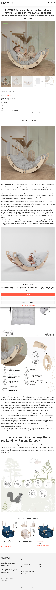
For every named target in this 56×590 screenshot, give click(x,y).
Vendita (40, 566)
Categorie (40, 559)
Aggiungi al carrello (6, 545)
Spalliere (23, 569)
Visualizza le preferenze (28, 302)
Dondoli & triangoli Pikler (9, 91)
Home (2, 91)
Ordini (39, 564)
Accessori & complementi (27, 571)
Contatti (40, 569)
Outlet (23, 576)
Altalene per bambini (26, 562)
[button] (54, 284)
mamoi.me (27, 587)
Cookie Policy (23, 305)
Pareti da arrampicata (26, 566)
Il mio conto (41, 562)
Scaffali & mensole (25, 564)
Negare (28, 298)
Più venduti (24, 573)
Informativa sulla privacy (31, 305)
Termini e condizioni (5, 580)
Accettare (28, 294)
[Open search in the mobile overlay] (52, 2)
